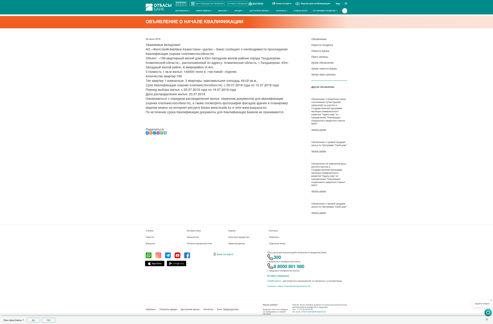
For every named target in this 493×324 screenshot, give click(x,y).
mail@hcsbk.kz (274, 280)
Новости (150, 237)
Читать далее (318, 129)
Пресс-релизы (319, 56)
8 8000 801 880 (289, 266)
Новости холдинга (322, 45)
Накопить (151, 309)
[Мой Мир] (154, 132)
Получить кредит (168, 309)
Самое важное (203, 11)
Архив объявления (322, 62)
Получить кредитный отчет (199, 243)
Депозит (223, 11)
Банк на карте (225, 254)
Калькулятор (193, 237)
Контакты (273, 230)
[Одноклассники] (150, 132)
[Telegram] (165, 132)
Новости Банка (320, 51)
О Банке (150, 230)
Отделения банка (277, 243)
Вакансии (150, 243)
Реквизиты (274, 237)
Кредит (239, 11)
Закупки (232, 230)
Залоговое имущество (238, 237)
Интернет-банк (194, 230)
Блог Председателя (228, 309)
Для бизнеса (182, 11)
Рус (338, 3)
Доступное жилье (259, 11)
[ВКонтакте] (147, 132)
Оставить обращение (278, 275)
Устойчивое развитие (324, 11)
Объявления (318, 39)
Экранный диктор (236, 243)
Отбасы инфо (300, 11)
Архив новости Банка (324, 68)
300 (277, 257)
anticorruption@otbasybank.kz (313, 311)
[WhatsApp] (161, 132)
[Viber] (158, 132)
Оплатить (281, 11)
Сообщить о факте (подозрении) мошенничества (288, 286)
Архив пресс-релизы (323, 74)
